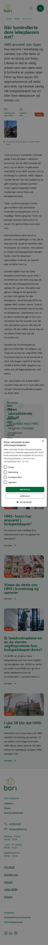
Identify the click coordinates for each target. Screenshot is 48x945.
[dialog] (24, 472)
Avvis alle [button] (25, 496)
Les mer (25, 461)
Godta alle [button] (25, 489)
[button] (24, 502)
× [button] (43, 441)
